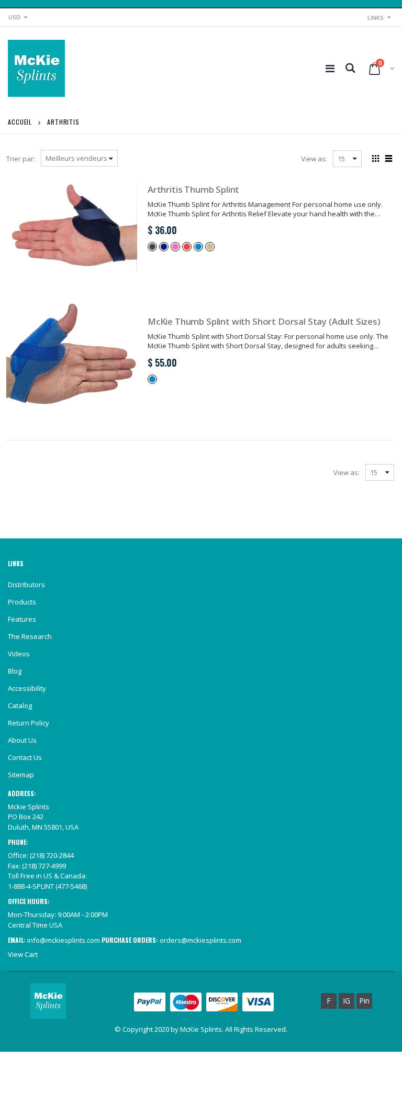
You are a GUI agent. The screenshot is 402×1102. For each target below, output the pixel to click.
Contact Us (25, 757)
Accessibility (27, 688)
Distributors (26, 584)
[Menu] (330, 68)
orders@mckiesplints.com (200, 940)
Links (375, 17)
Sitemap (21, 774)
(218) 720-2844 (52, 855)
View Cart (23, 954)
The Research (30, 636)
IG (346, 1001)
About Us (22, 740)
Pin (364, 1001)
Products (22, 602)
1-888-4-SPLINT (31, 886)
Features (22, 619)
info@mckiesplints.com (63, 940)
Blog (14, 671)
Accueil (20, 121)
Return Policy (28, 723)
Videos (19, 653)
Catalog (20, 705)
